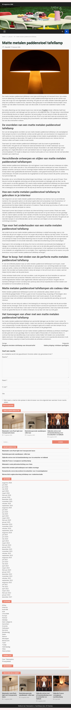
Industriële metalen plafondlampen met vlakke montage (20, 467)
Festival (4, 618)
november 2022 (7, 576)
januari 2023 (6, 572)
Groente (5, 626)
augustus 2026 (7, 483)
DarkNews (38, 706)
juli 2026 (5, 485)
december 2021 (7, 597)
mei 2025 (5, 514)
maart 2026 (6, 493)
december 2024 (7, 524)
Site (3, 394)
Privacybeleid (6, 661)
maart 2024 (6, 543)
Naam (4, 380)
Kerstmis (5, 630)
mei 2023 (5, 564)
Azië (3, 611)
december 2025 (7, 499)
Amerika (5, 607)
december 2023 (7, 549)
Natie (4, 634)
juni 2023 (5, 562)
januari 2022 (6, 595)
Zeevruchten (6, 651)
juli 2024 (5, 535)
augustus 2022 (7, 582)
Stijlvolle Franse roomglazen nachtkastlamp (16, 461)
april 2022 (5, 589)
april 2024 (5, 541)
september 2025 (7, 506)
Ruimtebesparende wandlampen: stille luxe (35, 421)
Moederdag (6, 632)
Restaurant (5, 641)
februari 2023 (6, 570)
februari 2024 (6, 545)
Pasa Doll (7, 47)
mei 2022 (5, 587)
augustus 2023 (7, 557)
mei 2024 (5, 539)
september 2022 (7, 580)
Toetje (4, 645)
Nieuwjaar (5, 638)
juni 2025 (5, 512)
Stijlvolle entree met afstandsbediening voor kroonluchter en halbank (58, 421)
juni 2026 (5, 487)
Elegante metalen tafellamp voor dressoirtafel (18, 344)
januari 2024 (6, 547)
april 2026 (5, 491)
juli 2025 (5, 510)
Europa (4, 616)
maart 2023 (6, 568)
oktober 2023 (6, 553)
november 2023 (7, 551)
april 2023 (5, 566)
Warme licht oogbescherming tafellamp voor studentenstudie (22, 474)
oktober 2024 (6, 528)
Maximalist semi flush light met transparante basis (13, 421)
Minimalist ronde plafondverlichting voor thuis (17, 464)
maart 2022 (6, 591)
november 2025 (7, 501)
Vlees (4, 649)
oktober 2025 (6, 503)
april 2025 (5, 516)
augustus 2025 (7, 508)
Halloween (5, 628)
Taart (4, 643)
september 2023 (7, 555)
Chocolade (5, 614)
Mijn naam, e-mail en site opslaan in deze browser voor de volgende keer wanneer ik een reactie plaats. (35, 401)
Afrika (4, 605)
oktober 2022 (6, 578)
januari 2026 (6, 497)
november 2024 (7, 526)
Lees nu (67, 31)
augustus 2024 (7, 533)
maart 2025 (6, 518)
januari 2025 (6, 522)
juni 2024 (5, 537)
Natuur (4, 636)
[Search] (62, 31)
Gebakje (4, 620)
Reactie (5, 357)
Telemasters (35, 20)
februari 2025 (6, 520)
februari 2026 (6, 495)
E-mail (4, 387)
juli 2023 (5, 560)
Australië (5, 609)
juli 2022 (5, 584)
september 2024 (7, 530)
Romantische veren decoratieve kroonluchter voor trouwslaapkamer (25, 471)
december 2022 (7, 574)
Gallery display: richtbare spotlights (56, 344)
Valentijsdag (6, 647)
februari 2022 (6, 593)
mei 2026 (5, 489)
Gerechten (5, 624)
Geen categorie (7, 622)
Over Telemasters (8, 659)
